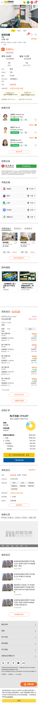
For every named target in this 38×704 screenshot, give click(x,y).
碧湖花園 (13, 84)
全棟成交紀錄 (19, 401)
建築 (21, 56)
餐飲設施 (30, 486)
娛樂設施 (22, 486)
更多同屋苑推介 (19, 258)
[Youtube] (18, 663)
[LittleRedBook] (23, 663)
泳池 (22, 483)
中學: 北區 (19, 88)
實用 (3, 56)
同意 (19, 701)
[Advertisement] (19, 299)
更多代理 (19, 152)
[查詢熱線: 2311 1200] (24, 2)
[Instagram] (8, 663)
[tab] (6, 228)
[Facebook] (13, 663)
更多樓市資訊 (19, 614)
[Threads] (3, 663)
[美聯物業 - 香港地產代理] (9, 2)
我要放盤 (30, 684)
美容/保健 (14, 489)
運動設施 (14, 486)
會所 (14, 483)
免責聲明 (3, 674)
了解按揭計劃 (19, 460)
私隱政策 (10, 674)
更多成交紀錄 (19, 395)
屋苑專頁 (32, 470)
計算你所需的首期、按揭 (20, 455)
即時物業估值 (26, 166)
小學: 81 (12, 88)
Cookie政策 (9, 697)
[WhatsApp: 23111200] (28, 2)
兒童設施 (30, 483)
